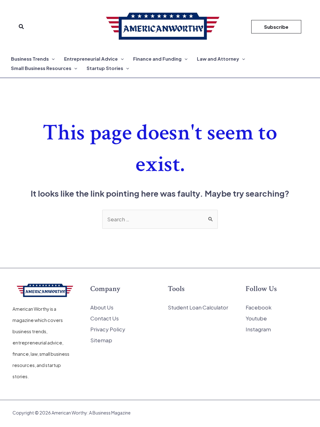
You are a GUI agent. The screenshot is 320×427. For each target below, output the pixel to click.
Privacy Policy (107, 329)
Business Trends (30, 59)
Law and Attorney (218, 59)
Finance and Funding (157, 59)
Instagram (258, 329)
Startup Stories (105, 68)
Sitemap (101, 340)
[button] (21, 27)
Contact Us (104, 318)
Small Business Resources (41, 68)
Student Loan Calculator (198, 307)
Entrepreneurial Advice (91, 59)
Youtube (256, 318)
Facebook (259, 307)
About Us (101, 307)
